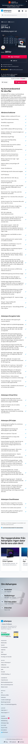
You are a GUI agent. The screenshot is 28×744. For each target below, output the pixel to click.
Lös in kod (3, 725)
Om (2, 692)
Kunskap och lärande (6, 656)
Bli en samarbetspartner (7, 684)
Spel (2, 652)
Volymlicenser (4, 680)
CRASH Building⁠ (5, 674)
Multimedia (4, 642)
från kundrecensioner (16, 69)
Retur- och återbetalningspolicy (8, 704)
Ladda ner (14, 60)
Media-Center (4, 687)
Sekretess (3, 697)
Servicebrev (4, 730)
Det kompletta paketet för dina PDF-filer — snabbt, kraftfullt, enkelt (13, 6)
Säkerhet (3, 649)
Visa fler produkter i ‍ (18, 78)
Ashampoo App (5, 723)
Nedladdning (4, 720)
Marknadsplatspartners (7, 682)
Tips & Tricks (4, 727)
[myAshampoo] (19, 11)
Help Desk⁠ (3, 710)
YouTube (22, 742)
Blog (6, 742)
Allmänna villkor (5, 695)
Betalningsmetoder (5, 702)
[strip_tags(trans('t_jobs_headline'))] (16, 634)
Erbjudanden (5, 718)
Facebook (13, 742)
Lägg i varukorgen (14, 57)
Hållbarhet (3, 665)
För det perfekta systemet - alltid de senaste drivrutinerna (10, 564)
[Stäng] (26, 1)
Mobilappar (4, 654)
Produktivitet (4, 647)
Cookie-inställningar (6, 699)
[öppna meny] (25, 11)
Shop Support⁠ (4, 712)
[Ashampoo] (6, 621)
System (3, 645)
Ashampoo (4, 732)
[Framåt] (25, 559)
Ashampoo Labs (5, 667)
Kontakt (3, 672)
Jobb (2, 669)
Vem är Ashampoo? (6, 662)
